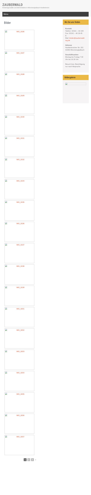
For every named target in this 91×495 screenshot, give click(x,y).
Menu (6, 14)
